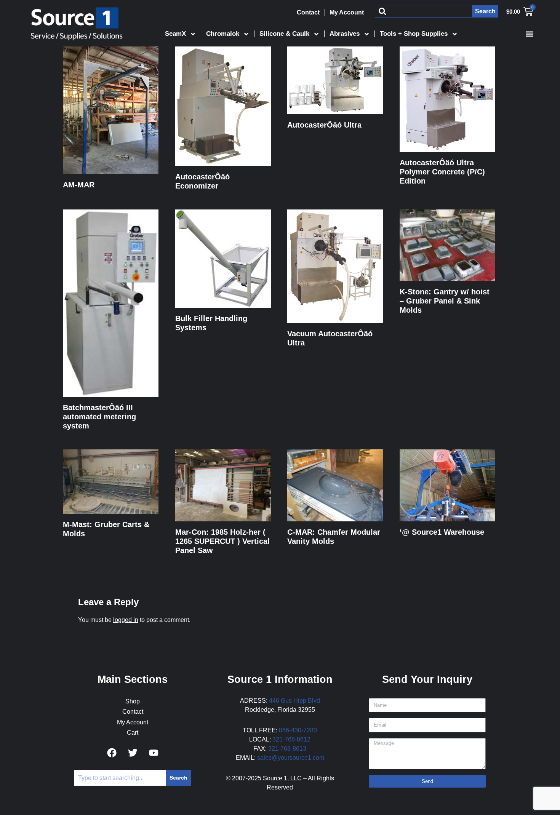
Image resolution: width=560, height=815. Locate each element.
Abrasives (345, 33)
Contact (308, 12)
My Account (347, 12)
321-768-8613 (287, 748)
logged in (125, 620)
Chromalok (222, 33)
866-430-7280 (298, 730)
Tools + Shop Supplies (414, 33)
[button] (529, 33)
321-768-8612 (291, 739)
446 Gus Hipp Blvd (294, 700)
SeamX (175, 33)
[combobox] (423, 11)
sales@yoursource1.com (290, 757)
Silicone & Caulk (284, 33)
